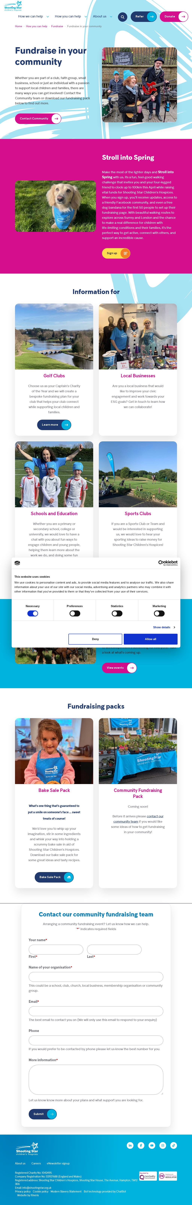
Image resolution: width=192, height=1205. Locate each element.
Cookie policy (40, 1192)
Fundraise (57, 26)
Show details (161, 627)
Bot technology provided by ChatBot (105, 1192)
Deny (95, 639)
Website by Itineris (28, 1195)
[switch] (75, 613)
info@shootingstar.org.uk (36, 1188)
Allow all (150, 639)
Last (90, 957)
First (32, 957)
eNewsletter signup (58, 1163)
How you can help (68, 16)
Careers (36, 1163)
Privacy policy (23, 1192)
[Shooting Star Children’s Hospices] (13, 5)
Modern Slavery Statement (66, 1192)
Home (18, 26)
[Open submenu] (46, 16)
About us (99, 16)
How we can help (30, 16)
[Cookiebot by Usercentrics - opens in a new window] (161, 563)
